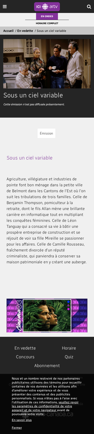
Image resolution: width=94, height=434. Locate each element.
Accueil (8, 30)
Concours (25, 356)
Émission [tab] (46, 133)
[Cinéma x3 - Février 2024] (47, 315)
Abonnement (47, 365)
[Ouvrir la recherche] (89, 6)
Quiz (69, 356)
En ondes (47, 16)
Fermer (17, 427)
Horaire (69, 347)
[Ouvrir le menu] (4, 6)
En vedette (25, 30)
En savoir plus (22, 420)
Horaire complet (47, 23)
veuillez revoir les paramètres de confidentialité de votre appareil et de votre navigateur (45, 406)
